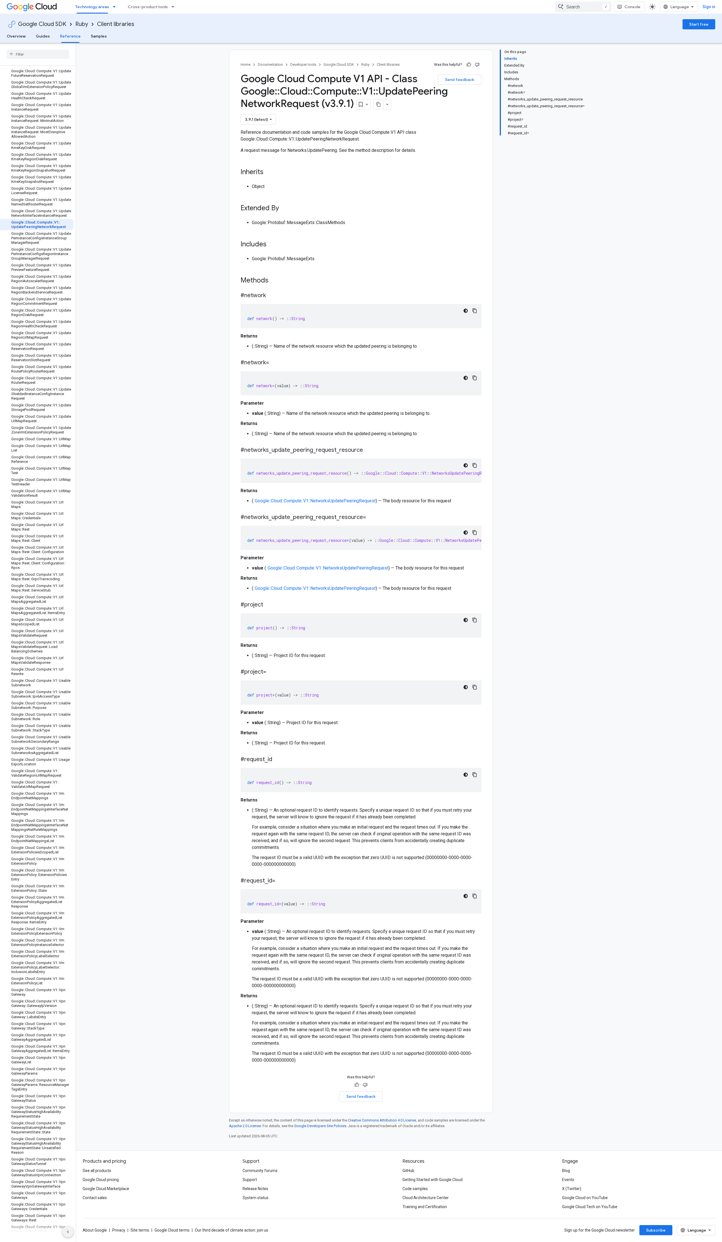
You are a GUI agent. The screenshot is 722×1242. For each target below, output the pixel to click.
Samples (99, 36)
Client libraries (115, 24)
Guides (43, 36)
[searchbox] (38, 54)
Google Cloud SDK (42, 24)
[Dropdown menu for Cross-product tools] (174, 7)
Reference (70, 36)
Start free (698, 24)
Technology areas (92, 6)
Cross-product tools (148, 6)
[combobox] (583, 7)
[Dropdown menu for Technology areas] (116, 7)
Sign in (709, 7)
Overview (16, 36)
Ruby (81, 24)
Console (632, 6)
